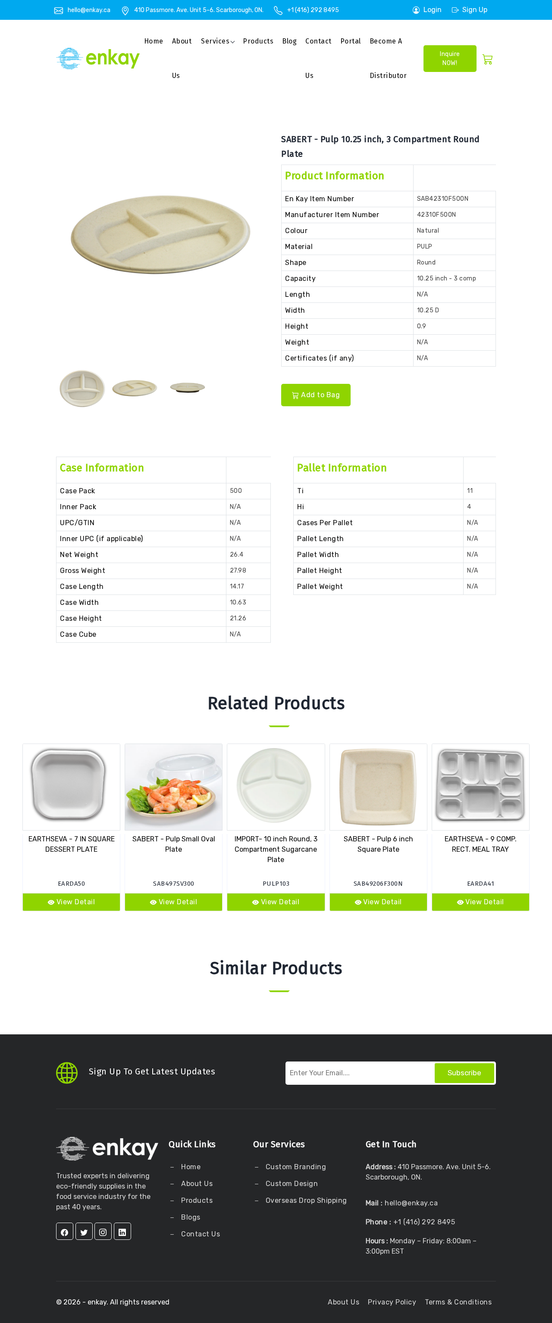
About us (182, 58)
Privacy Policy (392, 1302)
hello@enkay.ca (89, 10)
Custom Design (290, 1184)
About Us (196, 1184)
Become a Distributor (388, 58)
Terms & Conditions (458, 1302)
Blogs (191, 1217)
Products (258, 41)
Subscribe (464, 1072)
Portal (350, 41)
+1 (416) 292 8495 (313, 10)
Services (215, 41)
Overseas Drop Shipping (306, 1200)
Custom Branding (294, 1167)
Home (153, 41)
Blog (289, 41)
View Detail (75, 902)
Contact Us (318, 58)
